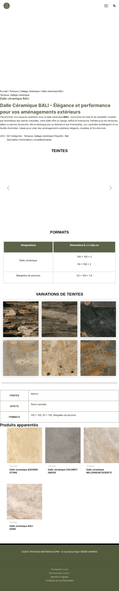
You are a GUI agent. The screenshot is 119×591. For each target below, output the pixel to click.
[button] (114, 6)
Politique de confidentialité (59, 580)
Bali (66, 136)
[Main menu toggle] (106, 6)
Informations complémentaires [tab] (35, 139)
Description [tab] (13, 139)
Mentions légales (59, 576)
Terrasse (13, 91)
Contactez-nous (59, 569)
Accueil (3, 91)
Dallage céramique (30, 91)
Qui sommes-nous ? (59, 573)
